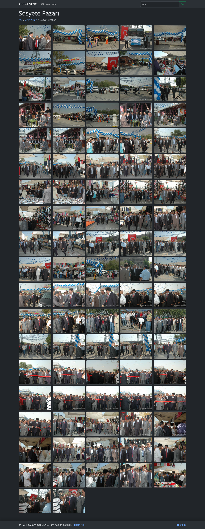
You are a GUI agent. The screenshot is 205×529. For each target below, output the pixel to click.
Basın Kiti (79, 524)
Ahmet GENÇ (28, 4)
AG (42, 4)
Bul (182, 4)
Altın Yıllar (51, 4)
